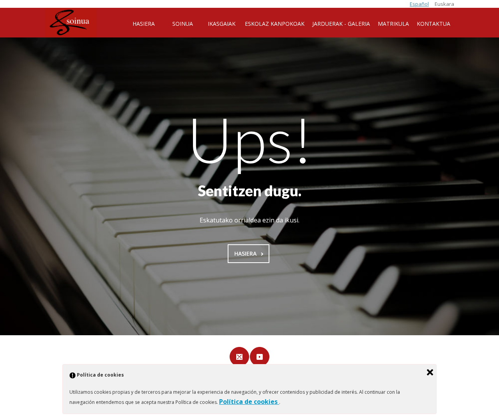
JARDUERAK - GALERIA (341, 23)
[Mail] (239, 356)
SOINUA (182, 23)
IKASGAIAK (221, 23)
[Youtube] (259, 356)
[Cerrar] (430, 372)
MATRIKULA (393, 23)
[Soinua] (70, 22)
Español (419, 3)
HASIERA (144, 23)
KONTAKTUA (433, 23)
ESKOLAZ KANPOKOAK (274, 23)
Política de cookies (249, 401)
